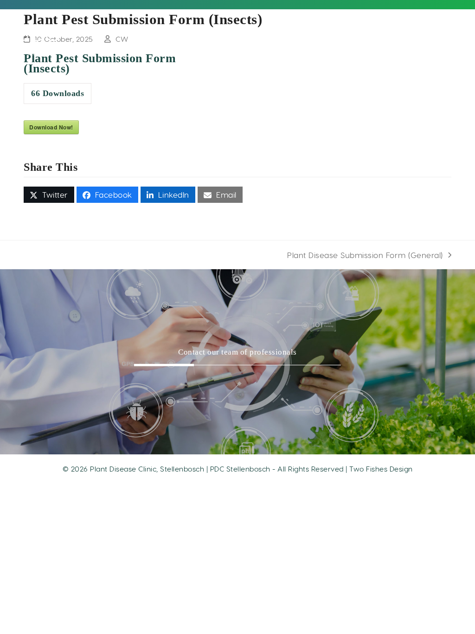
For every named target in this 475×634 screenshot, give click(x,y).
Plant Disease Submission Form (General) (365, 255)
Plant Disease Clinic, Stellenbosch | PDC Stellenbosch (180, 468)
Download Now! (51, 127)
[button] (49, 195)
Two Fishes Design (381, 468)
